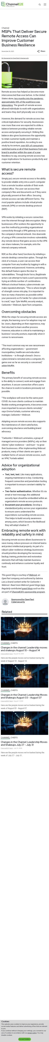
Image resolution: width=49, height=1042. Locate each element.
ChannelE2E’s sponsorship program (28, 592)
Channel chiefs (9, 643)
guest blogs (27, 588)
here (43, 585)
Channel (5, 28)
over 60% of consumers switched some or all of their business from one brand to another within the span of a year (24, 149)
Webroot (33, 575)
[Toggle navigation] (45, 4)
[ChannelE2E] (12, 4)
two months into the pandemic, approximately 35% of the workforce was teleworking (23, 102)
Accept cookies (24, 1039)
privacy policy (32, 1033)
